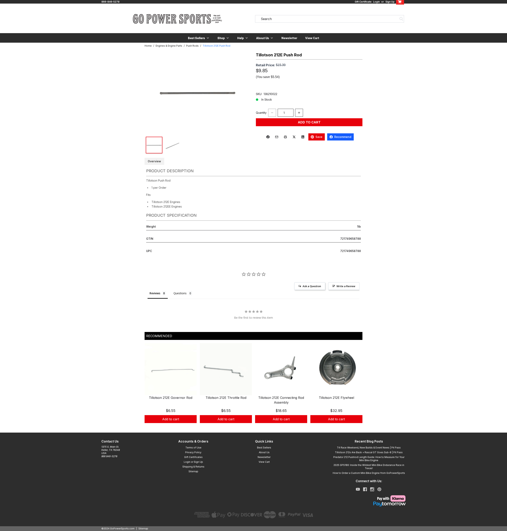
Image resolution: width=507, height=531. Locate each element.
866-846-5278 (110, 1)
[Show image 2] (172, 145)
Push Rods (192, 45)
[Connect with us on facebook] (365, 489)
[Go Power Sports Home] (177, 19)
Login (376, 1)
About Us (264, 452)
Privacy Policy (193, 452)
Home (148, 45)
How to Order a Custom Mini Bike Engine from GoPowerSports (369, 472)
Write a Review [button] (345, 286)
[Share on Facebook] (268, 136)
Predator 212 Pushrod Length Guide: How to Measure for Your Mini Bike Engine (368, 459)
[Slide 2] (256, 427)
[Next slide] (356, 388)
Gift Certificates (193, 457)
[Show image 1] (154, 145)
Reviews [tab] (155, 293)
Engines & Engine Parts (169, 45)
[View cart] (400, 2)
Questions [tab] (180, 293)
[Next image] (244, 92)
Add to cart (170, 419)
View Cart (312, 38)
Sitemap (193, 471)
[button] (199, 38)
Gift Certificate (363, 1)
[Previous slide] (151, 388)
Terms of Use (193, 447)
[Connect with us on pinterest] (379, 489)
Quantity (261, 112)
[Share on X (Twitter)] (294, 136)
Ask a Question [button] (312, 286)
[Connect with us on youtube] (357, 489)
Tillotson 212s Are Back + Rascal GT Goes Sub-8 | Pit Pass (369, 452)
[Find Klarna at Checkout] (369, 498)
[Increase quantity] (299, 113)
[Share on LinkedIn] (303, 136)
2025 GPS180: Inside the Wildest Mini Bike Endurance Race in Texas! (369, 467)
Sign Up (390, 1)
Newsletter (289, 38)
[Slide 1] (251, 427)
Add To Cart (309, 122)
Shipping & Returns (193, 466)
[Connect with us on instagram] (372, 489)
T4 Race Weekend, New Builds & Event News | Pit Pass (369, 447)
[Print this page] (285, 136)
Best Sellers (264, 447)
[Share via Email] (277, 136)
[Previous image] (152, 92)
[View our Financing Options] (369, 504)
